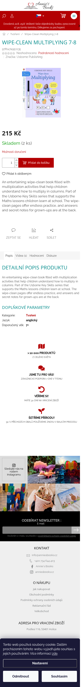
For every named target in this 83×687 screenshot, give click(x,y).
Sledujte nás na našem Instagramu (13, 471)
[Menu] (74, 16)
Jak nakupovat (41, 589)
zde (54, 653)
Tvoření (31, 315)
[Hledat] (4, 16)
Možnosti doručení (14, 151)
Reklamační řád (41, 605)
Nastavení (40, 663)
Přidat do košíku (39, 163)
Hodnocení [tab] (37, 255)
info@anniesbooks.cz (44, 555)
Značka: (24, 56)
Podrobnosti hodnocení (53, 53)
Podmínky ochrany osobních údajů (41, 600)
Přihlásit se (76, 530)
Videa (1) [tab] (21, 255)
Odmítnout (20, 676)
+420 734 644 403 (44, 560)
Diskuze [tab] (52, 255)
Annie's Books (44, 566)
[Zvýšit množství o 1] (16, 160)
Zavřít (24, 222)
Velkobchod (41, 611)
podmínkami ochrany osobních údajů (57, 535)
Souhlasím (59, 676)
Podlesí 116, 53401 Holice (41, 629)
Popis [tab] (9, 255)
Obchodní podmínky (41, 594)
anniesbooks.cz (44, 571)
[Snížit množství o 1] (16, 165)
